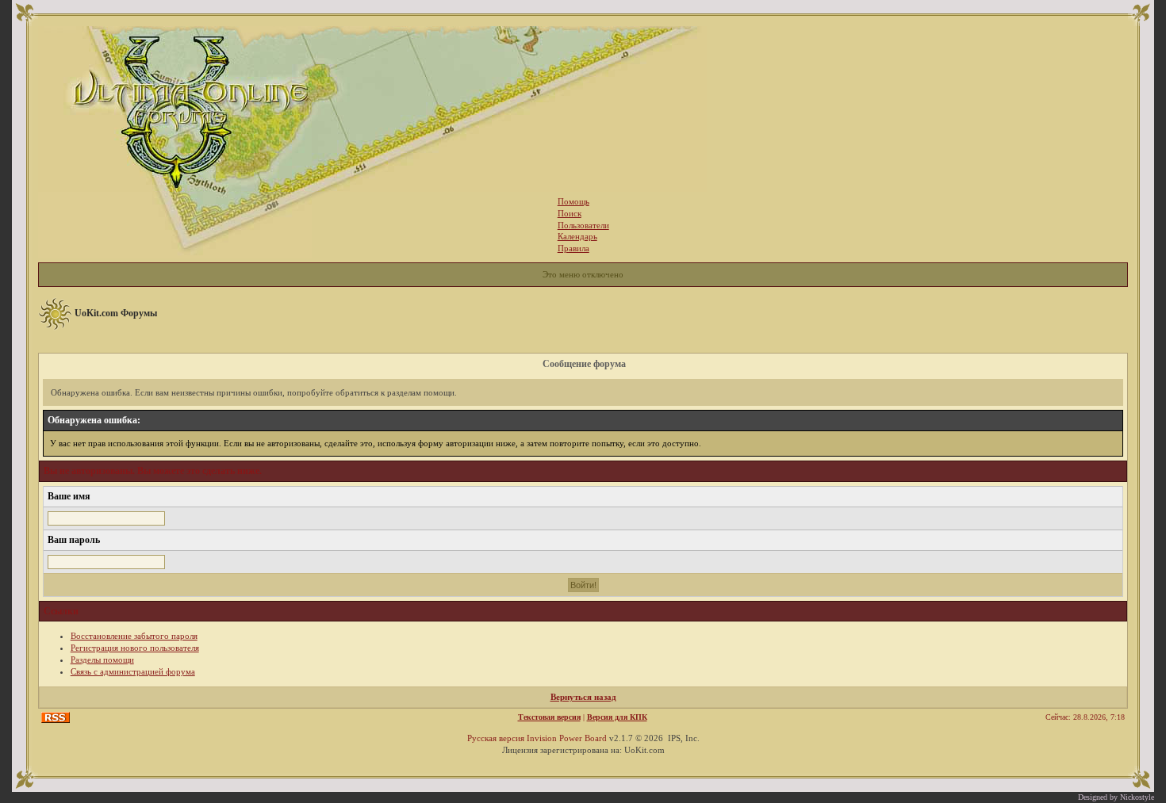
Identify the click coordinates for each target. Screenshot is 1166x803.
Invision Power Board (567, 738)
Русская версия (495, 738)
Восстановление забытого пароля (134, 635)
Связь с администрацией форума (133, 671)
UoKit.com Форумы (116, 313)
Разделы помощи (102, 659)
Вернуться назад (583, 697)
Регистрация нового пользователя (135, 647)
